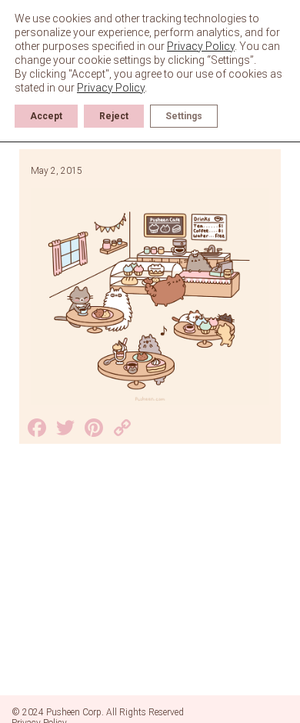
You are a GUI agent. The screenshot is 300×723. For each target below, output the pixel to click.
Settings (183, 116)
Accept (46, 116)
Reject (113, 116)
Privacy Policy (201, 46)
